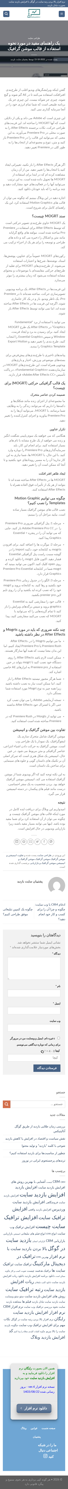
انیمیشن (16, 1234)
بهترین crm (42, 1257)
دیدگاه (56, 953)
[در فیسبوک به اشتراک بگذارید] (44, 842)
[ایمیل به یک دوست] (30, 842)
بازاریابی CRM (55, 1241)
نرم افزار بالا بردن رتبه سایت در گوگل (32, 1319)
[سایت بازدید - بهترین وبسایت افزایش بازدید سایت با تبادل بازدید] (34, 13)
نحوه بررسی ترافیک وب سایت (41, 1307)
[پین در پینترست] (24, 842)
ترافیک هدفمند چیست (39, 1271)
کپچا (57, 1050)
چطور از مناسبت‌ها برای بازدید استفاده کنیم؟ (37, 1153)
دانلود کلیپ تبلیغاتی (43, 1282)
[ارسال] (6, 1104)
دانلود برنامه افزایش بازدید (40, 1276)
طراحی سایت (34, 38)
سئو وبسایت (12, 1296)
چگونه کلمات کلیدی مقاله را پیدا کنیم (29, 1331)
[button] (42, 1051)
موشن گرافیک (42, 859)
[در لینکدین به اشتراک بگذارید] (17, 842)
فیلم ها (26, 1301)
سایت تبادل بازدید (41, 1302)
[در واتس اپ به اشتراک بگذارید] (51, 842)
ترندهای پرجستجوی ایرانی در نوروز (43, 1160)
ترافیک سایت (23, 1264)
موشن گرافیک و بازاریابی (43, 863)
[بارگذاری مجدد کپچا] (42, 1051)
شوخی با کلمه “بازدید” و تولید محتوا (43, 1145)
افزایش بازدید (26, 1187)
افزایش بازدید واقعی (39, 1209)
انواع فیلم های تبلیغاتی (33, 1233)
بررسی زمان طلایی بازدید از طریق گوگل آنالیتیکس (40, 1129)
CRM (56, 1181)
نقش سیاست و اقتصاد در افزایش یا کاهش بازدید (35, 1138)
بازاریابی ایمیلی (38, 1241)
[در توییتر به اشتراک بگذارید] (37, 842)
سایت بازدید (58, 1302)
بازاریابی (8, 1233)
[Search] (6, 14)
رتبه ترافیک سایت (24, 1289)
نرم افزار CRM (13, 1306)
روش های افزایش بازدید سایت (45, 1296)
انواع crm (51, 1233)
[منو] (62, 14)
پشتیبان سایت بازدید (19, 59)
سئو (21, 1296)
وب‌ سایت (55, 1021)
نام (58, 986)
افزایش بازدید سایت (42, 1195)
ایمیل (56, 1003)
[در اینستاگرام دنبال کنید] (45, 1456)
